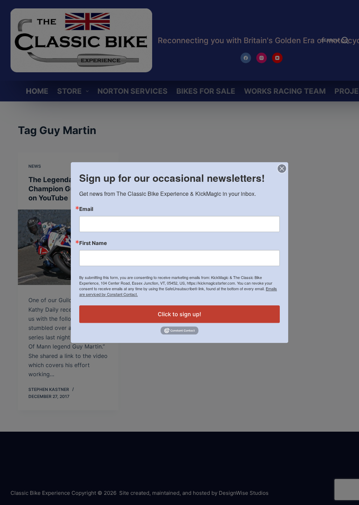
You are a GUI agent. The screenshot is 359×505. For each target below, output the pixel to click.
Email (86, 209)
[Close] (282, 168)
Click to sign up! (179, 314)
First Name (93, 243)
